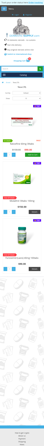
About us (22, 436)
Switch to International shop (19, 54)
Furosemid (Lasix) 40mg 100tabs (22, 257)
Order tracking (35, 2)
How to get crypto (22, 433)
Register (28, 15)
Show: (8, 98)
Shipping (22, 441)
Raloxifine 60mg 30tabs (22, 143)
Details (34, 212)
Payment (22, 439)
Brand (8, 82)
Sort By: (8, 93)
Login (16, 15)
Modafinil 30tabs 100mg (22, 200)
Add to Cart (32, 155)
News (22, 444)
